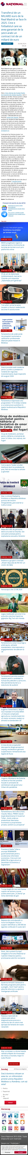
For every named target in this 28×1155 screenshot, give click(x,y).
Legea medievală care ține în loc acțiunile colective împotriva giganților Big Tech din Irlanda (13, 616)
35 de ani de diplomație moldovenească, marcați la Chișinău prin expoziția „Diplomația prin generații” (11, 277)
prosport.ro (5, 131)
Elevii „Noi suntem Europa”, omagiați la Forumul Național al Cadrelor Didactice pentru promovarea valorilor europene (13, 954)
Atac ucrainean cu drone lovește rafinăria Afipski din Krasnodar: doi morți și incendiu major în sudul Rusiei (13, 1054)
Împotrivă (6, 1091)
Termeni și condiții (22, 1149)
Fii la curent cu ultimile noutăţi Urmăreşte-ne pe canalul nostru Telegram (16, 214)
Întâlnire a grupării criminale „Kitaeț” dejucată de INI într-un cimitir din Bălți (13, 562)
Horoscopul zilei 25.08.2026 (11, 589)
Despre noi (5, 1143)
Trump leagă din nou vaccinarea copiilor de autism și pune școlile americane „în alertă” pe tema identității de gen (13, 892)
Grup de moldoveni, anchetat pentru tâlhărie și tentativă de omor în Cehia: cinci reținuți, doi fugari (13, 437)
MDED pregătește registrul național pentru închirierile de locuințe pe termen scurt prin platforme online (12, 246)
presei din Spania (12, 117)
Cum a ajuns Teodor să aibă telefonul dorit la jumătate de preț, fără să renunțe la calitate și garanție (13, 468)
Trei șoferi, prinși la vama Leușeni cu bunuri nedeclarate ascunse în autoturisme (13, 307)
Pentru (5, 1088)
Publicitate (15, 1143)
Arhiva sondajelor (20, 1069)
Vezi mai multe (14, 1064)
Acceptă (20, 1152)
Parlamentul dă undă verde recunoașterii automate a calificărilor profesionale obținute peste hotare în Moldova (11, 338)
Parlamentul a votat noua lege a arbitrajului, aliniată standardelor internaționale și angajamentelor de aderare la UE (13, 647)
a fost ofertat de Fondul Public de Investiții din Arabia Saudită (13, 94)
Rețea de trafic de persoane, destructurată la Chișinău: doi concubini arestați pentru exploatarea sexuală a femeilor (13, 532)
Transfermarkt (16, 181)
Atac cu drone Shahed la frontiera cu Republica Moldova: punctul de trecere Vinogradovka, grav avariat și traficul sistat (13, 500)
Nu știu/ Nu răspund (6, 1096)
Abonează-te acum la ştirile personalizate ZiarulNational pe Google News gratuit (16, 208)
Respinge (7, 1152)
